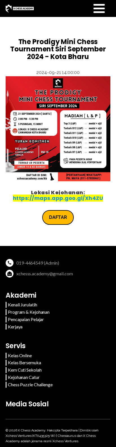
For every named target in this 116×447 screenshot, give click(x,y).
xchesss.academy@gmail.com (44, 273)
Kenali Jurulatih (22, 304)
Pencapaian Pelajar (26, 319)
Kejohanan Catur (24, 377)
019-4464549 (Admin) (37, 262)
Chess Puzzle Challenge (30, 384)
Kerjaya (15, 326)
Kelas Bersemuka (24, 362)
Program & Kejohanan (29, 312)
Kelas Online (20, 355)
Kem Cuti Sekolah (24, 369)
